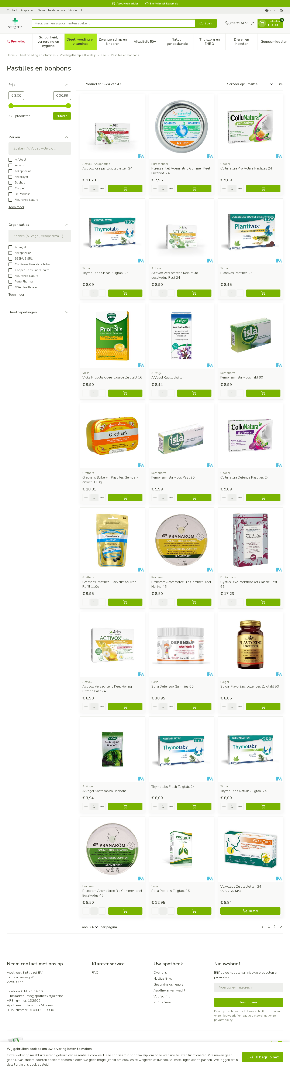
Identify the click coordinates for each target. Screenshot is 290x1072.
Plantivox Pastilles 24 (236, 273)
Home (11, 55)
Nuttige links (162, 978)
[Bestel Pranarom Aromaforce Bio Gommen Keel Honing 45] (194, 602)
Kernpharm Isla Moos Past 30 (173, 477)
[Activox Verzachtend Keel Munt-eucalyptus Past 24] (181, 231)
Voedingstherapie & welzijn (78, 55)
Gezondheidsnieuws (51, 10)
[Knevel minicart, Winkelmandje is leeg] (262, 23)
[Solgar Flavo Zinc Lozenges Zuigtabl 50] (250, 644)
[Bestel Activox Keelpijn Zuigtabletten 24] (125, 188)
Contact (12, 10)
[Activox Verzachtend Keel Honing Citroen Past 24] (112, 644)
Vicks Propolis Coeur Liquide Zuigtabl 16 (112, 377)
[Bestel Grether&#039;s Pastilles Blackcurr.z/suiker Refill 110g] (125, 602)
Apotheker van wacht (169, 990)
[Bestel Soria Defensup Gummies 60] (194, 706)
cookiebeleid (39, 1064)
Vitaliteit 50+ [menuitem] (147, 42)
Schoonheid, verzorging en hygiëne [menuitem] (51, 41)
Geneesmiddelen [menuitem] (275, 42)
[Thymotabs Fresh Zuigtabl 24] (181, 749)
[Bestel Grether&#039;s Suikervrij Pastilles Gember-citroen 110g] (125, 497)
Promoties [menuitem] (18, 42)
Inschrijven (248, 1002)
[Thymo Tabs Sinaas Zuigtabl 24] (112, 231)
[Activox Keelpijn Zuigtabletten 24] (112, 126)
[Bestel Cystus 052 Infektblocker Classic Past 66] (263, 602)
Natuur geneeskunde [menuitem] (180, 41)
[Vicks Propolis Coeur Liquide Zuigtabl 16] (112, 335)
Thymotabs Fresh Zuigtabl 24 (173, 786)
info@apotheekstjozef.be (44, 996)
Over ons (160, 972)
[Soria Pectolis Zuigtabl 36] (181, 849)
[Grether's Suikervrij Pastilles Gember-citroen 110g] (112, 435)
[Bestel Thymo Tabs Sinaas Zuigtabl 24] (125, 293)
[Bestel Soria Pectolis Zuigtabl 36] (194, 911)
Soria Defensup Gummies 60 (172, 686)
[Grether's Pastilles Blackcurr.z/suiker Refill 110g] (112, 540)
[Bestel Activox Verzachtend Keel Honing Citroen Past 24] (125, 706)
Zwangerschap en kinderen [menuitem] (114, 41)
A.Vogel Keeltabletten (167, 377)
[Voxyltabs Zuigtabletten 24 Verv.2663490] (250, 849)
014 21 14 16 (32, 991)
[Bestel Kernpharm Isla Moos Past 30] (194, 497)
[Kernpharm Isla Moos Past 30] (181, 435)
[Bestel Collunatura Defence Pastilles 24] (263, 497)
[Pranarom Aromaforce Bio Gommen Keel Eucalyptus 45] (112, 849)
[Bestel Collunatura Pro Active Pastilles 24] (263, 188)
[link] (263, 927)
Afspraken (27, 10)
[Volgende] (280, 927)
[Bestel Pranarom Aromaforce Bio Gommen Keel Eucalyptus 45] (125, 911)
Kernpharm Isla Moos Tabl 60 (241, 377)
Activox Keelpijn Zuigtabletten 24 (107, 168)
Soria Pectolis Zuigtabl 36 (170, 890)
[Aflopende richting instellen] (280, 84)
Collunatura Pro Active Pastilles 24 (246, 168)
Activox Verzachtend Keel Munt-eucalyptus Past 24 (175, 275)
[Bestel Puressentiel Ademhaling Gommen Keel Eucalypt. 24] (194, 188)
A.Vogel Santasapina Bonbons (104, 791)
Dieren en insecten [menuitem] (246, 41)
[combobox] (113, 23)
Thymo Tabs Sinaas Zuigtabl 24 (105, 273)
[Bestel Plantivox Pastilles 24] (263, 293)
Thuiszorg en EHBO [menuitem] (212, 41)
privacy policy (223, 1020)
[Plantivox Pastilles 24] (250, 231)
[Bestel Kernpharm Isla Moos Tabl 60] (263, 393)
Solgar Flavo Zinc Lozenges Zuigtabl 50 (249, 686)
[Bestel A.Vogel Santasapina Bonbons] (125, 806)
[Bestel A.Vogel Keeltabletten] (194, 393)
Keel (104, 55)
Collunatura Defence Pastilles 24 (244, 477)
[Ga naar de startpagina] (15, 23)
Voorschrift (76, 10)
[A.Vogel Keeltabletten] (181, 335)
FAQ (95, 972)
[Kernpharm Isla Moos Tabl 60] (250, 335)
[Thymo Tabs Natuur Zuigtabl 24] (250, 749)
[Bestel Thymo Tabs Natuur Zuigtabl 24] (263, 806)
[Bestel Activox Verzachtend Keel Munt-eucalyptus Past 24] (194, 293)
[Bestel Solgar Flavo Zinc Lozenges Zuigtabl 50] (263, 706)
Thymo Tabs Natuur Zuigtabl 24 (243, 791)
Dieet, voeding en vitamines (37, 55)
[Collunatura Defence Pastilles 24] (250, 435)
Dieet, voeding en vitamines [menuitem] (82, 41)
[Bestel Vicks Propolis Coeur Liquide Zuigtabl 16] (125, 393)
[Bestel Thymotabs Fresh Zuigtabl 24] (194, 806)
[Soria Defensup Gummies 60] (181, 644)
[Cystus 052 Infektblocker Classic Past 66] (250, 540)
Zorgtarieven (162, 1002)
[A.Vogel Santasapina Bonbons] (112, 749)
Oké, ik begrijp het (262, 1057)
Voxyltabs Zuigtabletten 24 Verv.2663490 (240, 889)
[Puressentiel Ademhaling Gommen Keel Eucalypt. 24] (181, 126)
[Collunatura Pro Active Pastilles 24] (250, 126)
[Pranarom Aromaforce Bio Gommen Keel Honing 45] (181, 540)
